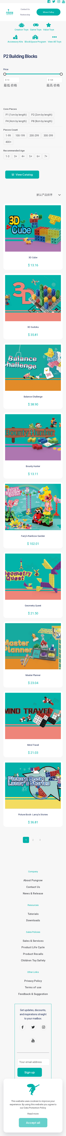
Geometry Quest (33, 605)
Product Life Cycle (33, 947)
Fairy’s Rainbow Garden (33, 536)
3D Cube (33, 257)
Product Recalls (33, 954)
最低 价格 (10, 85)
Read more (33, 1113)
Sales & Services (33, 940)
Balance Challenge (33, 396)
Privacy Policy (33, 980)
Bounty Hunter (33, 466)
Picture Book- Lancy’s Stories (33, 814)
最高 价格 (53, 85)
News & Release (33, 893)
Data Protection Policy (35, 1107)
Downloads (33, 920)
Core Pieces (10, 109)
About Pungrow (33, 880)
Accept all (33, 1122)
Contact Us (33, 887)
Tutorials (33, 914)
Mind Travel (33, 745)
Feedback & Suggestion (33, 994)
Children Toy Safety (33, 960)
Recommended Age (14, 150)
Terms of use (33, 987)
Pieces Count (10, 130)
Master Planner (33, 675)
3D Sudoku (33, 327)
